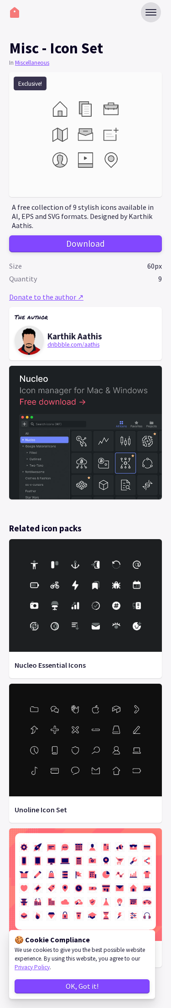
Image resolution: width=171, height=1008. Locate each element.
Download (85, 243)
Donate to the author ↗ (46, 296)
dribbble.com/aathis (73, 344)
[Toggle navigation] (151, 12)
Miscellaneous (32, 63)
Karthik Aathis (74, 336)
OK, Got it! (82, 986)
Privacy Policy (32, 967)
